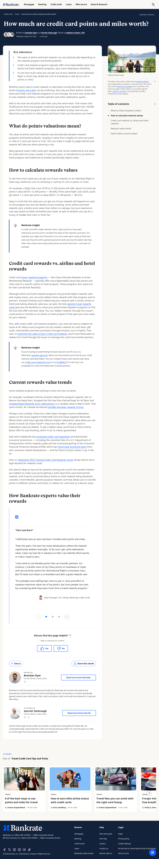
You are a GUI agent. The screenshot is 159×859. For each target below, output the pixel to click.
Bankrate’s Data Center (83, 853)
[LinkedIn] (19, 849)
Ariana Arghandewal (16, 807)
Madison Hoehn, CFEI (75, 33)
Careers (102, 843)
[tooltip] (70, 635)
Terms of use (123, 853)
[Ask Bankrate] (152, 852)
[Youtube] (24, 849)
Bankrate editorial (142, 82)
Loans (76, 848)
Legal (120, 834)
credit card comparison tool (37, 362)
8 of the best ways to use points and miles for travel (21, 800)
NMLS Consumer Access (44, 835)
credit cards (8, 14)
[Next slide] (66, 616)
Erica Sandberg (59, 807)
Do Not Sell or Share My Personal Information (137, 848)
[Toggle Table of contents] (155, 104)
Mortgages (78, 834)
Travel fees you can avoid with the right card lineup (114, 800)
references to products (124, 86)
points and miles (27, 90)
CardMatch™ (62, 362)
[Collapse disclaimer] (155, 81)
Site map (103, 838)
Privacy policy (123, 838)
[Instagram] (14, 849)
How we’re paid (105, 834)
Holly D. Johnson (152, 807)
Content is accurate (118, 91)
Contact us (103, 848)
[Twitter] (9, 849)
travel (17, 14)
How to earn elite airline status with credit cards (70, 800)
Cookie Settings (124, 843)
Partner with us (105, 853)
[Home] (11, 4)
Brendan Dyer (31, 33)
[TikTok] (29, 849)
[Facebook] (4, 849)
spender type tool (39, 355)
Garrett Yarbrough (49, 33)
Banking (77, 838)
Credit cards (79, 843)
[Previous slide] (38, 616)
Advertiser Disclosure (146, 15)
